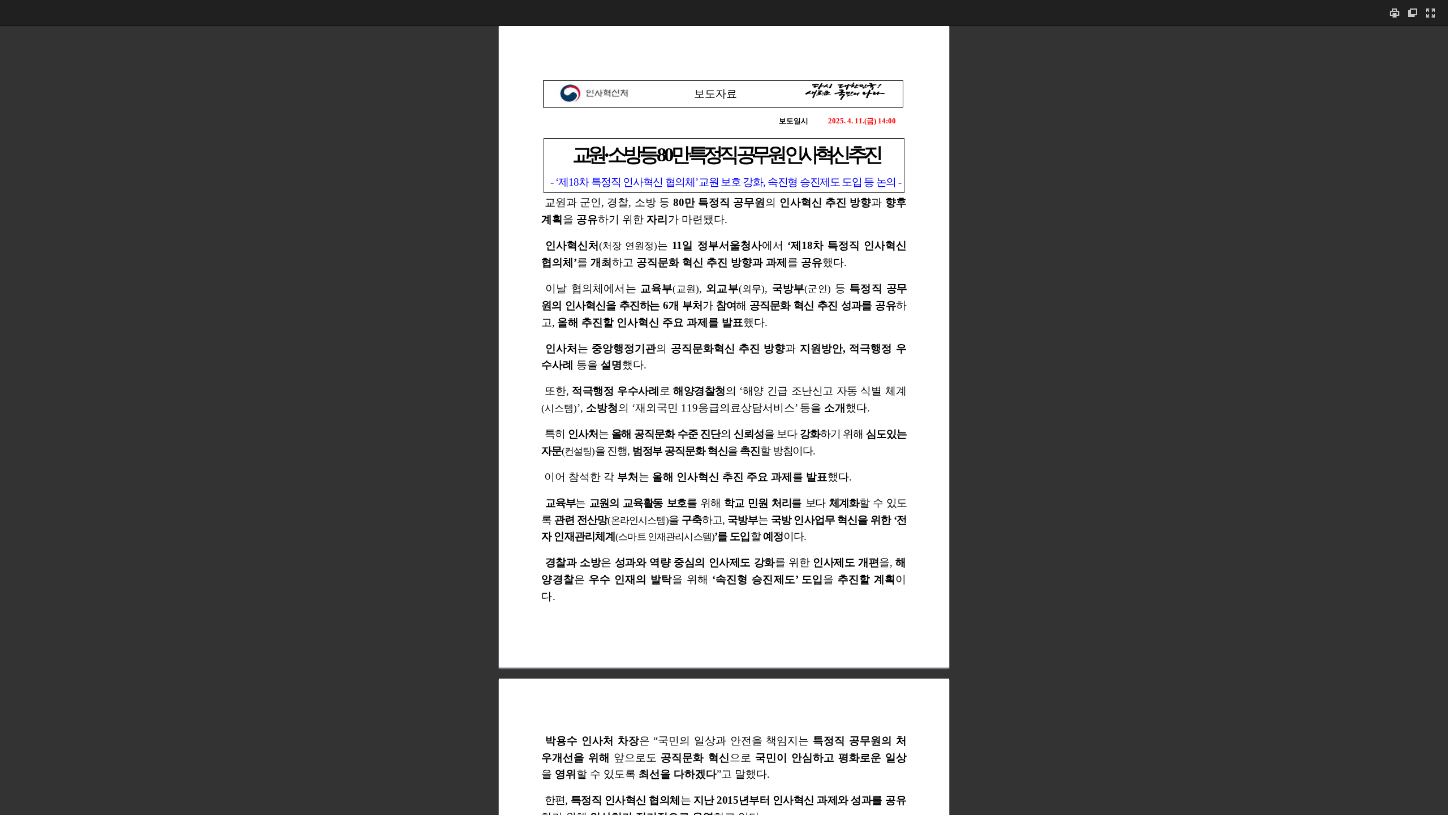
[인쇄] (1394, 12)
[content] (724, 420)
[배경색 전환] (1412, 12)
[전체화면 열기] (1430, 12)
